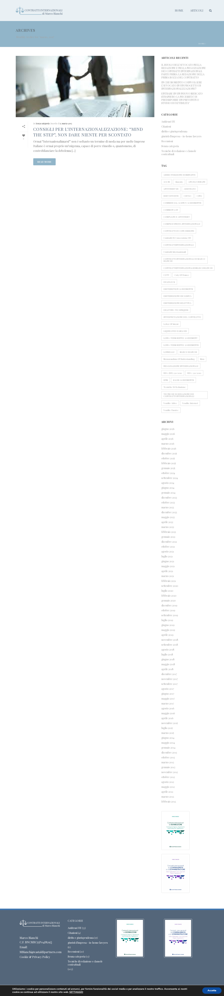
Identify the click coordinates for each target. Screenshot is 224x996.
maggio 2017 (168, 698)
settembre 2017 (169, 684)
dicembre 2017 (169, 674)
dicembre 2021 (169, 541)
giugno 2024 (167, 487)
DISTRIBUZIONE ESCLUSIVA (177, 296)
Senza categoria (43, 123)
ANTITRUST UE (170, 188)
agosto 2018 (167, 649)
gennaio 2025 (168, 468)
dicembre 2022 (169, 512)
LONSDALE (168, 352)
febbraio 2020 (168, 595)
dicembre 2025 (169, 453)
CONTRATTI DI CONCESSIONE (178, 230)
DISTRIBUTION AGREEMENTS (178, 289)
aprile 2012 (167, 791)
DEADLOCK (169, 282)
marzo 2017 (167, 703)
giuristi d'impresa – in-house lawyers (181, 136)
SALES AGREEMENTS (183, 380)
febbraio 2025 (168, 463)
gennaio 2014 (168, 747)
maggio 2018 (168, 664)
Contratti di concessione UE (177, 237)
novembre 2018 (169, 639)
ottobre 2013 (168, 757)
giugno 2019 (167, 625)
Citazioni (166, 126)
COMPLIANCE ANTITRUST (176, 216)
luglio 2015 (167, 728)
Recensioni (167, 141)
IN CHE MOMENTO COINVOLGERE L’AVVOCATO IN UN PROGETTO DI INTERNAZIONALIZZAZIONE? (181, 85)
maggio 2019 (168, 630)
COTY (166, 275)
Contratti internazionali (174, 251)
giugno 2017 (167, 693)
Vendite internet (190, 403)
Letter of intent (170, 324)
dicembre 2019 (169, 605)
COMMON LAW (170, 209)
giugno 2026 (167, 429)
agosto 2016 (167, 708)
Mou (202, 359)
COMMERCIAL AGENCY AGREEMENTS (182, 202)
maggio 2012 (168, 786)
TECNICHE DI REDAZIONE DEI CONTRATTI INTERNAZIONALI (178, 395)
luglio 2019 (167, 620)
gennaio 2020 (168, 600)
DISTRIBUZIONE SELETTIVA (177, 303)
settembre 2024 (169, 478)
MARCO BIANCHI (188, 352)
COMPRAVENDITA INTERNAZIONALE (181, 223)
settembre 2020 (169, 585)
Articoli (196, 10)
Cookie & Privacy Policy (35, 957)
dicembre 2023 (169, 497)
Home (179, 10)
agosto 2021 (167, 551)
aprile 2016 (167, 718)
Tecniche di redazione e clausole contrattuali (178, 153)
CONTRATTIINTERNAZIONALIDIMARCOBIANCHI (187, 268)
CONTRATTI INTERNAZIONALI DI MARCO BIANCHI (184, 259)
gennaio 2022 (168, 536)
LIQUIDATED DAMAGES (175, 331)
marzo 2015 (167, 733)
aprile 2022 (167, 522)
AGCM (166, 181)
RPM (165, 380)
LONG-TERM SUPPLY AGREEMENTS (181, 345)
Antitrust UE (168, 121)
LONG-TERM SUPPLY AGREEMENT (180, 338)
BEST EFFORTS (170, 195)
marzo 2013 (167, 762)
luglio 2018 (167, 654)
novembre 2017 (169, 679)
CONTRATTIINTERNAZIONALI (178, 244)
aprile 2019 (167, 635)
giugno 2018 (167, 659)
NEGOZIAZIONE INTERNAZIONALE (180, 366)
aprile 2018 (167, 669)
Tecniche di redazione (174, 387)
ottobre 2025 (168, 458)
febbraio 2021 (168, 581)
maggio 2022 (168, 517)
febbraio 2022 (168, 532)
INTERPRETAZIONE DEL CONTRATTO (182, 317)
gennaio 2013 (168, 767)
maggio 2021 (168, 566)
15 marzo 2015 (66, 123)
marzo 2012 (167, 796)
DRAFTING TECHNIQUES (175, 310)
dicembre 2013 (169, 752)
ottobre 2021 (168, 546)
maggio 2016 (168, 713)
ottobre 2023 (168, 502)
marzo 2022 (167, 527)
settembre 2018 (169, 644)
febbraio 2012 (168, 801)
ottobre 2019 (168, 610)
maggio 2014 (168, 742)
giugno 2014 (167, 737)
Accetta (212, 990)
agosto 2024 (167, 483)
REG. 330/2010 (194, 373)
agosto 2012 (167, 782)
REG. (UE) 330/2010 (172, 373)
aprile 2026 (167, 438)
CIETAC (187, 195)
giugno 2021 (167, 561)
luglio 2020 (167, 590)
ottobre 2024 (168, 473)
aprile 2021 (167, 571)
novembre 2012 (169, 772)
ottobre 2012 (168, 777)
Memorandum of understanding (179, 359)
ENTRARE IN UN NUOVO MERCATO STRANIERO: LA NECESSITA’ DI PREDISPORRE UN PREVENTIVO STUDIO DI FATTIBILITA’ (182, 98)
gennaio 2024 (168, 492)
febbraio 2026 (168, 448)
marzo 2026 (167, 443)
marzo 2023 (167, 507)
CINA (199, 195)
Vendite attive (170, 403)
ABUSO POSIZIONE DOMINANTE (179, 174)
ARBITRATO (190, 188)
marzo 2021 (167, 576)
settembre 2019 (169, 615)
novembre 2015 (169, 723)
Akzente (179, 181)
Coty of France (181, 275)
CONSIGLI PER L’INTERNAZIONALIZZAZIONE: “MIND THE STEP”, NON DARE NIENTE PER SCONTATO (88, 131)
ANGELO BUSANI (196, 181)
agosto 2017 (167, 688)
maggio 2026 (168, 433)
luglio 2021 (167, 556)
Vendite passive (170, 410)
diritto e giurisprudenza (174, 131)
